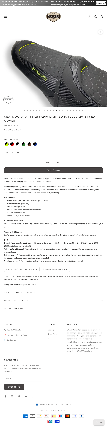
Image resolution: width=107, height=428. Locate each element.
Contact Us (11, 340)
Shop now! (101, 3)
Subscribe (14, 387)
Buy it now (53, 170)
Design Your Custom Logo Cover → (55, 269)
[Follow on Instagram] (12, 396)
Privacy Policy (52, 334)
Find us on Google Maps (17, 335)
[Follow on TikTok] (32, 396)
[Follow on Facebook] (5, 396)
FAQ (48, 338)
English (65, 404)
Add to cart (53, 162)
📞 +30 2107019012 (12, 330)
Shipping (50, 330)
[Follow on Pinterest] (19, 396)
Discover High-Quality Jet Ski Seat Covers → (21, 269)
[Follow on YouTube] (26, 396)
